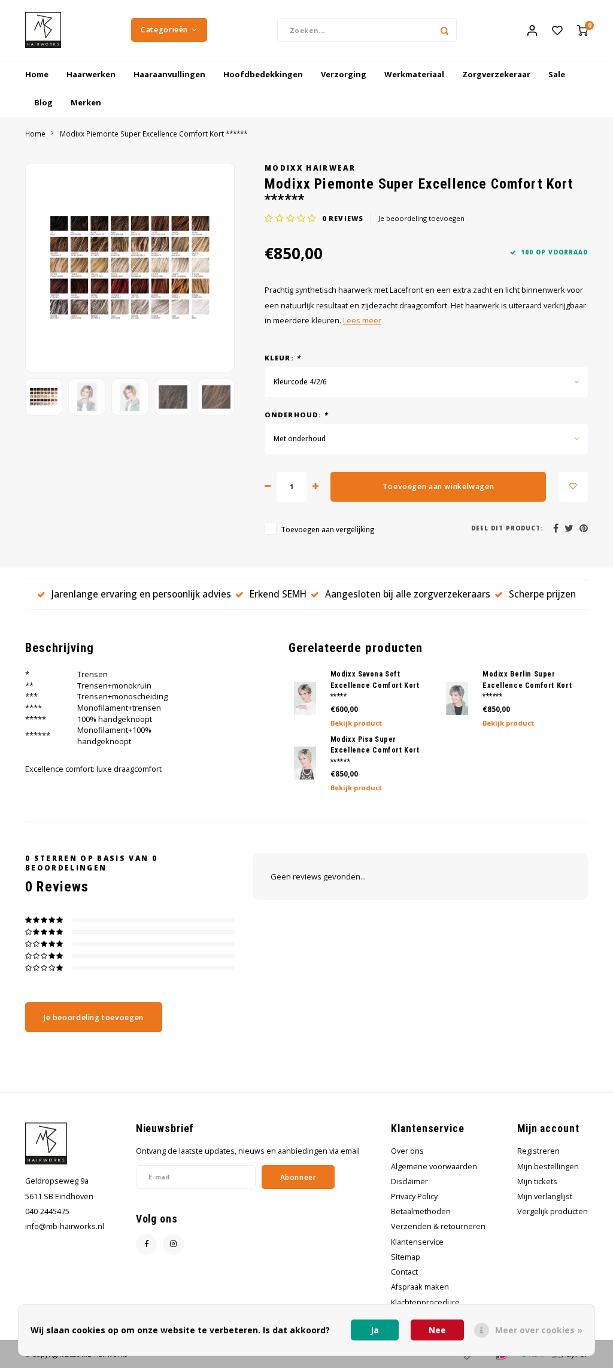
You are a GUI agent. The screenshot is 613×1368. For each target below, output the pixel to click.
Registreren (538, 1151)
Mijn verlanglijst (544, 1196)
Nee (437, 1330)
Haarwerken (91, 74)
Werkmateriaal (414, 74)
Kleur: (283, 357)
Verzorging (343, 74)
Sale (556, 74)
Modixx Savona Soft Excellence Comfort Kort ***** (375, 685)
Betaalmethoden (421, 1211)
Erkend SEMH (278, 594)
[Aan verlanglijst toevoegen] (573, 487)
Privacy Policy (414, 1196)
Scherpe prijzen (542, 594)
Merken (86, 102)
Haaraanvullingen (169, 74)
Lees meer (362, 321)
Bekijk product (356, 722)
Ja (375, 1330)
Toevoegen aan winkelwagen (438, 486)
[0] (582, 30)
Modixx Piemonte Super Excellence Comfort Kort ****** (153, 133)
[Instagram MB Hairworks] (173, 1244)
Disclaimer (409, 1181)
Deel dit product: (507, 528)
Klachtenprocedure (425, 1302)
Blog (43, 102)
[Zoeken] (445, 30)
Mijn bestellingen (548, 1166)
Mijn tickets (537, 1181)
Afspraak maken (420, 1287)
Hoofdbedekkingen (263, 74)
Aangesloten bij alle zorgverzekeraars (407, 594)
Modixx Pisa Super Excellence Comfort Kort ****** (375, 750)
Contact (404, 1272)
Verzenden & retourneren (438, 1226)
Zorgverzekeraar (496, 74)
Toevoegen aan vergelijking (327, 529)
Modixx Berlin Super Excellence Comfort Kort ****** (527, 685)
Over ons (407, 1151)
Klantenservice (417, 1242)
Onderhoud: (296, 414)
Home (36, 74)
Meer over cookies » (538, 1330)
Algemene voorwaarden (434, 1166)
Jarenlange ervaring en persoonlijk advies (141, 594)
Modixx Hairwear (310, 167)
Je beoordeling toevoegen (421, 218)
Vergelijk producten (552, 1211)
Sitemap (405, 1257)
